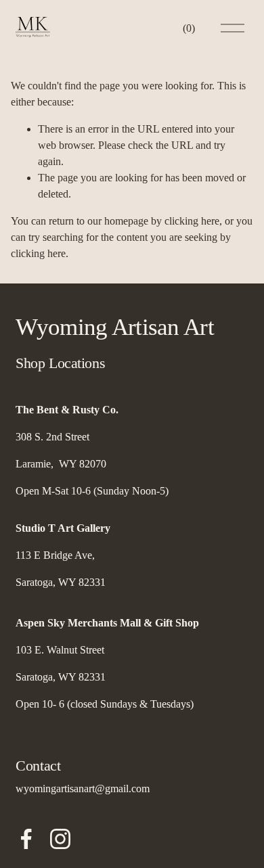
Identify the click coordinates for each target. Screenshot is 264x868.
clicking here (191, 221)
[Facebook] (26, 839)
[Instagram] (60, 839)
